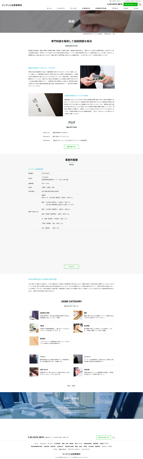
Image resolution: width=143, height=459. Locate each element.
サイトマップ (86, 449)
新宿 (68, 386)
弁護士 (74, 386)
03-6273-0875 (45, 173)
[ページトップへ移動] (113, 437)
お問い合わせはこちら (131, 4)
